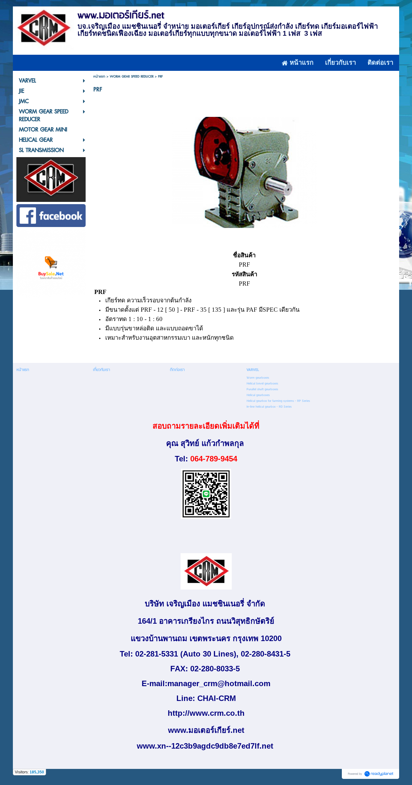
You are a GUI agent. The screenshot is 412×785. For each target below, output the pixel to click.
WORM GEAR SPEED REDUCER (132, 76)
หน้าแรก (99, 76)
